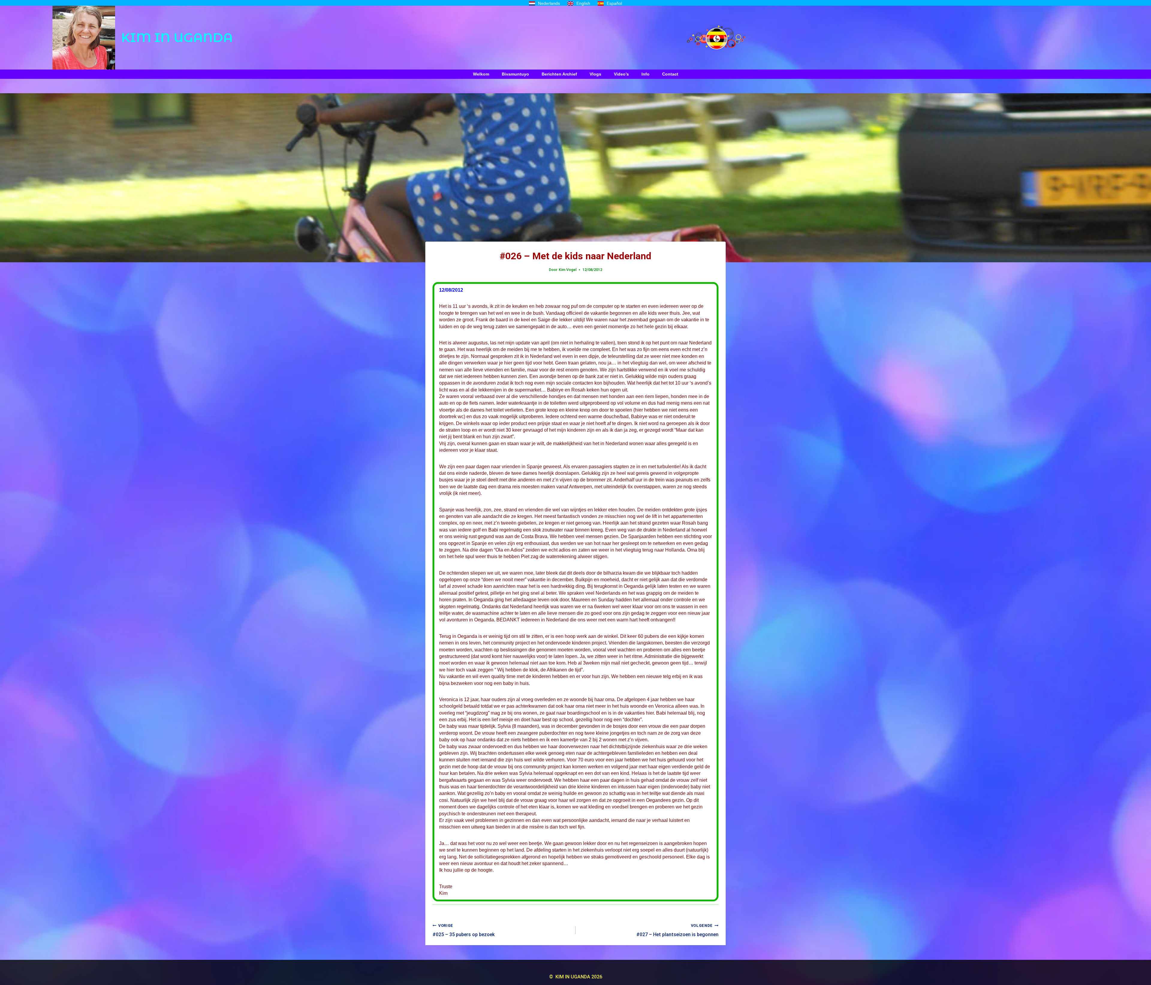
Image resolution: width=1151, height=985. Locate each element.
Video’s (621, 74)
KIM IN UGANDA (177, 37)
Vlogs (595, 74)
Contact (670, 74)
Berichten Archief (559, 74)
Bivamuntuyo (515, 74)
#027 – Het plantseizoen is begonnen (677, 930)
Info (645, 74)
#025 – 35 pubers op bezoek (464, 930)
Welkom (481, 74)
